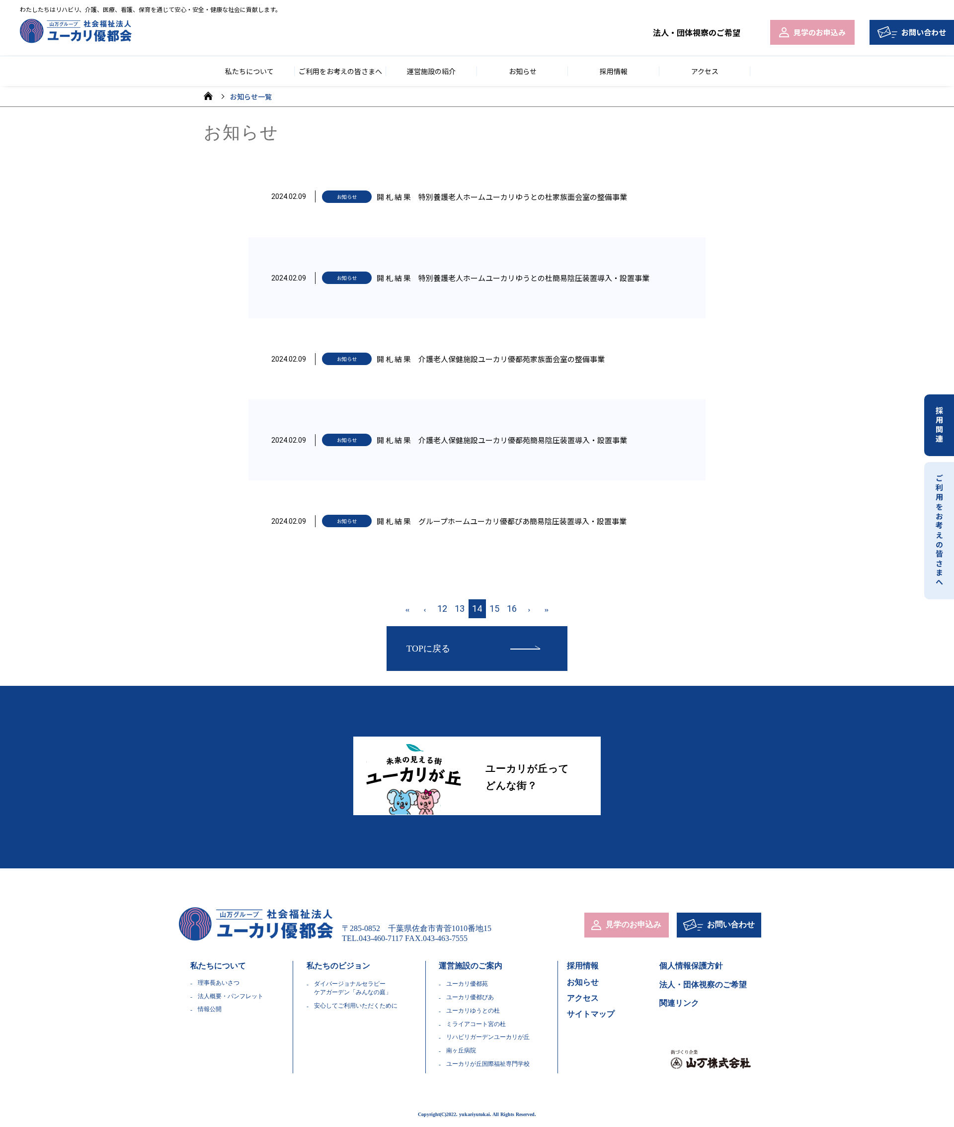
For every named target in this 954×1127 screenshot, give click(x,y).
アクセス (704, 71)
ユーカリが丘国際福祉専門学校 (488, 1063)
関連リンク (679, 1003)
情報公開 (210, 1009)
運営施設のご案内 (470, 965)
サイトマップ (591, 1014)
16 (512, 608)
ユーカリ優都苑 (467, 983)
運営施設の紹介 (431, 71)
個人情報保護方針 (691, 965)
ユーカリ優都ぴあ (470, 997)
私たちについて (218, 965)
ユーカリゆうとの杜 (473, 1010)
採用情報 (614, 71)
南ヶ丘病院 (461, 1050)
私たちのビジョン (338, 965)
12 (442, 608)
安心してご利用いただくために (356, 1005)
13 (460, 608)
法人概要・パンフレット (230, 996)
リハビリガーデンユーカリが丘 (488, 1036)
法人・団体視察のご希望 (696, 32)
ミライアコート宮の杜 (476, 1024)
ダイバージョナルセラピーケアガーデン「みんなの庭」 (353, 988)
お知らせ (523, 71)
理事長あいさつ (218, 982)
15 (494, 608)
